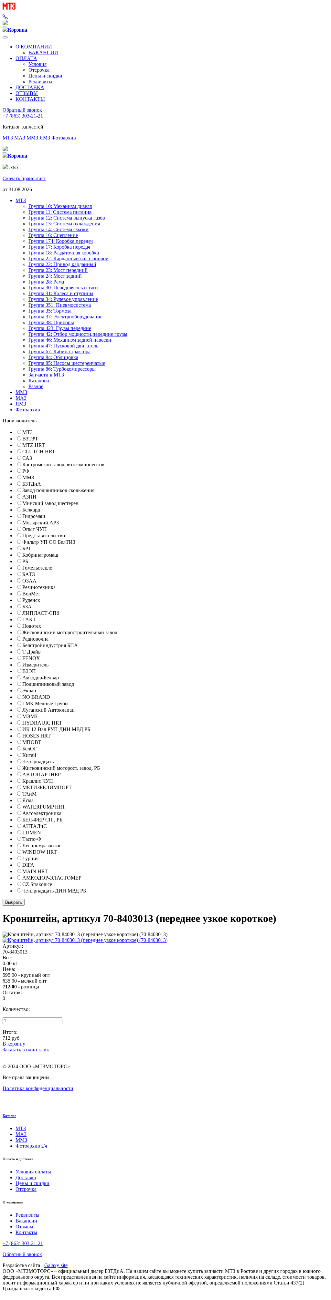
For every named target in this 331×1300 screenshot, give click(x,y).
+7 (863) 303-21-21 (23, 116)
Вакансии (26, 1220)
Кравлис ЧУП (37, 781)
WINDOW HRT (39, 852)
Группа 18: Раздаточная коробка (63, 252)
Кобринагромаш (40, 555)
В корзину (14, 1044)
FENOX (31, 658)
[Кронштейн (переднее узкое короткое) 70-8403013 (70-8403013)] (85, 940)
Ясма (28, 800)
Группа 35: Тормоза (49, 311)
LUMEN (31, 832)
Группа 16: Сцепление (53, 235)
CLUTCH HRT (38, 451)
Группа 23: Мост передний (58, 270)
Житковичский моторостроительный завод (69, 632)
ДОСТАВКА (30, 87)
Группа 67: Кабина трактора (59, 351)
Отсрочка (38, 70)
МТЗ (8, 137)
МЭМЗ (29, 716)
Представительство (43, 535)
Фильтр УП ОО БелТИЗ (48, 542)
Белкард (31, 509)
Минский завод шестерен (50, 503)
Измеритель (35, 664)
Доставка (26, 1177)
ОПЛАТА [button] (26, 58)
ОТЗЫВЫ (27, 93)
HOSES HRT (36, 735)
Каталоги (38, 380)
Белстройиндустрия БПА (50, 645)
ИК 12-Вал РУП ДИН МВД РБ (56, 729)
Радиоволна (35, 639)
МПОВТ (31, 742)
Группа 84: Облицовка (53, 357)
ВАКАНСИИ (43, 52)
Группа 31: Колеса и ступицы (60, 293)
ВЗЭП (29, 671)
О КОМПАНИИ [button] (34, 46)
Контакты (26, 1232)
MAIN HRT (35, 871)
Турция (30, 858)
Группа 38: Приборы (51, 322)
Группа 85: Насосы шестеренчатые (66, 363)
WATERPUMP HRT (43, 807)
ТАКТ (29, 619)
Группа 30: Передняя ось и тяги (63, 287)
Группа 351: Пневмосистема (59, 305)
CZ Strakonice (37, 884)
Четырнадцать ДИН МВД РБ (54, 890)
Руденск (31, 600)
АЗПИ (29, 497)
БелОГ (29, 748)
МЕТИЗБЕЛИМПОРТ (47, 787)
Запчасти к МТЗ (46, 374)
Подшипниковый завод (48, 684)
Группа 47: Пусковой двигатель (63, 345)
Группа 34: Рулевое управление (63, 299)
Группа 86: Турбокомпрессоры (62, 369)
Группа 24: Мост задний (55, 276)
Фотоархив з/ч (31, 1146)
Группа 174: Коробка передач (60, 241)
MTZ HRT (33, 445)
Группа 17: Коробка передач (59, 247)
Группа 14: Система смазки (58, 229)
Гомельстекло (37, 568)
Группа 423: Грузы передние (59, 328)
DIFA (28, 865)
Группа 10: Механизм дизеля (60, 206)
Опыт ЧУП (34, 529)
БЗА (27, 606)
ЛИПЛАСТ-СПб (40, 613)
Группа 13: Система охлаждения (64, 223)
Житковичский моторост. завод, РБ (61, 768)
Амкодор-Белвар (40, 677)
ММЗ (32, 137)
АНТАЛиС (34, 826)
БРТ (26, 548)
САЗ (27, 458)
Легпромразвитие (41, 845)
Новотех (31, 626)
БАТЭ (29, 574)
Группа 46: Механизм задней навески (69, 340)
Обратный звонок (22, 110)
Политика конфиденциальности (38, 1088)
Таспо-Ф (31, 839)
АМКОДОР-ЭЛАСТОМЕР (51, 878)
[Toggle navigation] (5, 37)
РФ (25, 471)
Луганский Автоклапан (48, 710)
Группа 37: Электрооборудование (65, 316)
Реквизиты (40, 81)
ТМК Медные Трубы (45, 703)
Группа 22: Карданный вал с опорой (68, 258)
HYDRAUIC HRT (42, 723)
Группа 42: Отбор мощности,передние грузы (77, 334)
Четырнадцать (38, 761)
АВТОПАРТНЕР (41, 774)
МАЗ (19, 137)
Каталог (9, 1116)
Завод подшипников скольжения (58, 490)
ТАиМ (29, 794)
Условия (37, 64)
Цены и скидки (45, 75)
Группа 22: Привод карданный (62, 264)
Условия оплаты (33, 1171)
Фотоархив (63, 137)
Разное (35, 386)
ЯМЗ (44, 137)
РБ (25, 561)
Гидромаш (33, 516)
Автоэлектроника (41, 813)
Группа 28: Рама (46, 281)
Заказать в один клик (26, 1049)
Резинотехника (39, 587)
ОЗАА (29, 580)
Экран (29, 690)
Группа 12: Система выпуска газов (66, 218)
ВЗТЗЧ (29, 438)
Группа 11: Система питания (59, 212)
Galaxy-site (56, 1265)
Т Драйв (31, 652)
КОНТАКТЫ (30, 99)
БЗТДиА (31, 484)
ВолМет (31, 593)
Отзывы (24, 1226)
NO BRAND (36, 697)
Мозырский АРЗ (40, 522)
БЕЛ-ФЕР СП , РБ (42, 819)
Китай (29, 755)
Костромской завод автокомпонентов (63, 464)
